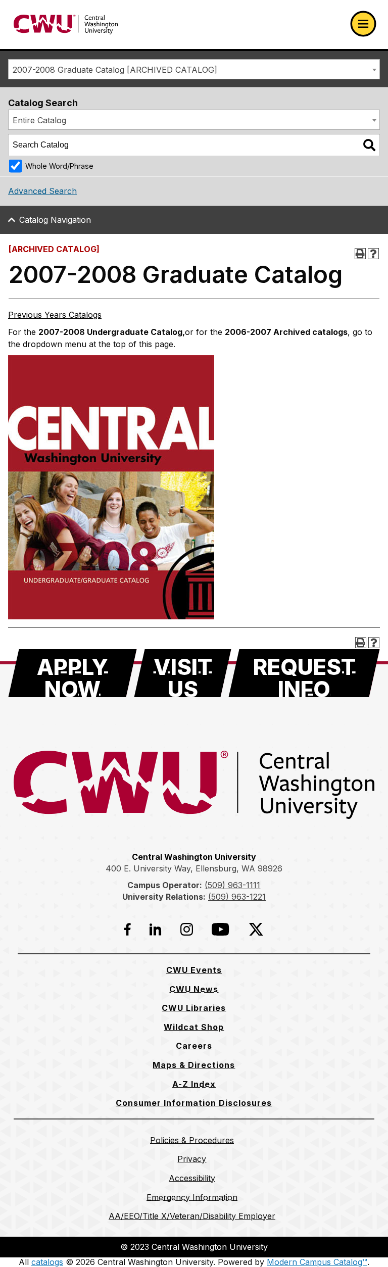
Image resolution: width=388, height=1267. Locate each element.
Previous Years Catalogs (55, 315)
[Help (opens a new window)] (373, 253)
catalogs (47, 1262)
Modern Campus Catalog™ (317, 1262)
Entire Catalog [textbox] (39, 120)
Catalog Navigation (55, 220)
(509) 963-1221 (237, 897)
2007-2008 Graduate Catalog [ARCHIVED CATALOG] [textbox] (115, 70)
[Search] (369, 145)
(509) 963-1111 (232, 885)
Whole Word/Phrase (59, 166)
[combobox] (194, 69)
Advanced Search (42, 191)
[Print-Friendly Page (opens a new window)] (360, 253)
